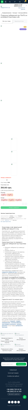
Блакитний (4, 200)
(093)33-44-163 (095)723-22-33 (18, 5)
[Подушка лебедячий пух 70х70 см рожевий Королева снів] (14, 144)
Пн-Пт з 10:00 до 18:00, (14, 382)
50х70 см (3, 195)
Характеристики (19, 21)
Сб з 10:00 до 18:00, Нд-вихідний (14, 384)
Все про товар (7, 21)
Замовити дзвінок (14, 394)
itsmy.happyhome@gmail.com (14, 386)
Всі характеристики (6, 221)
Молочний (18, 200)
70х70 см (7, 220)
